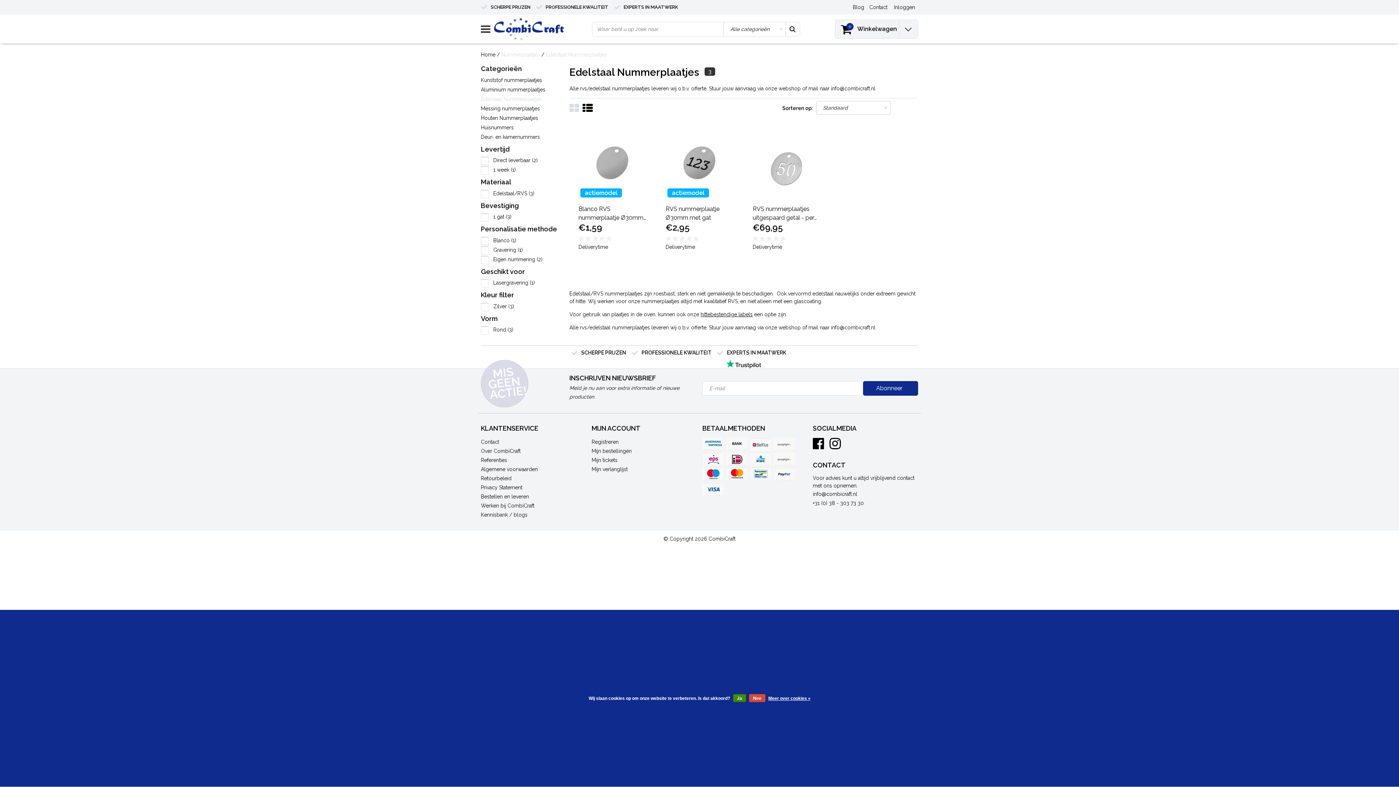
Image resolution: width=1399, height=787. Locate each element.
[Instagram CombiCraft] (835, 446)
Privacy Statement (501, 487)
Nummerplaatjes (520, 55)
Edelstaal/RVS (513, 193)
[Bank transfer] (737, 444)
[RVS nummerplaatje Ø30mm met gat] (700, 163)
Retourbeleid (496, 478)
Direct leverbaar (515, 160)
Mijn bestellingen (612, 451)
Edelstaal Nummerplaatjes (576, 55)
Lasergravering (514, 283)
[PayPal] (784, 474)
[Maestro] (713, 474)
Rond (503, 330)
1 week (504, 170)
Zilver (503, 306)
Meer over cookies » (789, 698)
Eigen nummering (517, 259)
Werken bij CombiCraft (507, 506)
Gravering (508, 250)
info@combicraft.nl (835, 494)
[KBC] (761, 459)
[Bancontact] (761, 474)
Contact (490, 442)
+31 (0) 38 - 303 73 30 (838, 503)
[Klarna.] (784, 459)
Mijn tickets (605, 460)
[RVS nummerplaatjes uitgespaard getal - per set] (787, 163)
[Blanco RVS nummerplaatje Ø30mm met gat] (613, 163)
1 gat (502, 217)
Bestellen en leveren (505, 497)
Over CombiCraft (501, 451)
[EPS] (713, 459)
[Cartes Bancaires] (784, 444)
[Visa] (713, 489)
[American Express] (713, 444)
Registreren (605, 442)
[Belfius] (761, 444)
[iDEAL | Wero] (737, 459)
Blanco (504, 240)
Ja (739, 698)
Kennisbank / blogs (504, 515)
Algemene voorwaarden (509, 469)
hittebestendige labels (727, 314)
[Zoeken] (792, 29)
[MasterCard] (737, 474)
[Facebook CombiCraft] (818, 446)
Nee (757, 698)
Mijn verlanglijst (610, 469)
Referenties (494, 460)
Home (488, 55)
